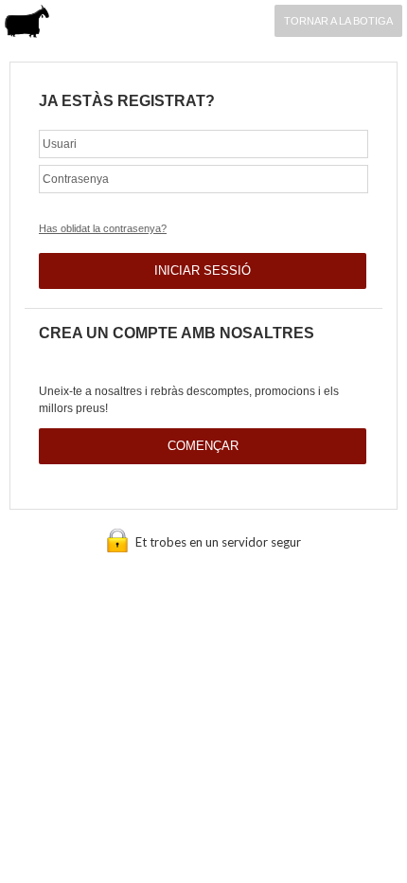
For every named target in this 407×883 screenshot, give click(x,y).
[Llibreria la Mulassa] (27, 24)
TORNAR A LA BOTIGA (338, 21)
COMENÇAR (203, 446)
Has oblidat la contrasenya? (103, 228)
